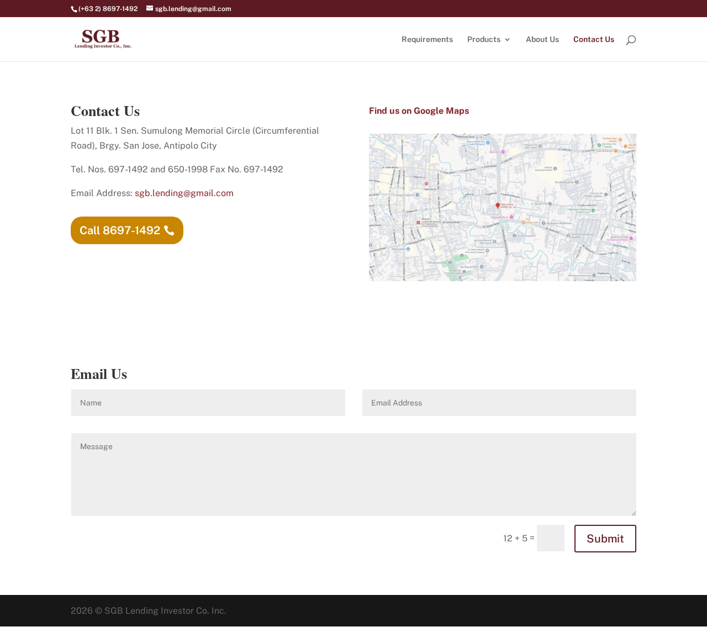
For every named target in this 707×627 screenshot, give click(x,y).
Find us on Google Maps (419, 111)
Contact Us (593, 39)
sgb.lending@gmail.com (184, 193)
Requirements (427, 39)
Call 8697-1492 (120, 230)
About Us (542, 39)
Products (483, 39)
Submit (605, 538)
